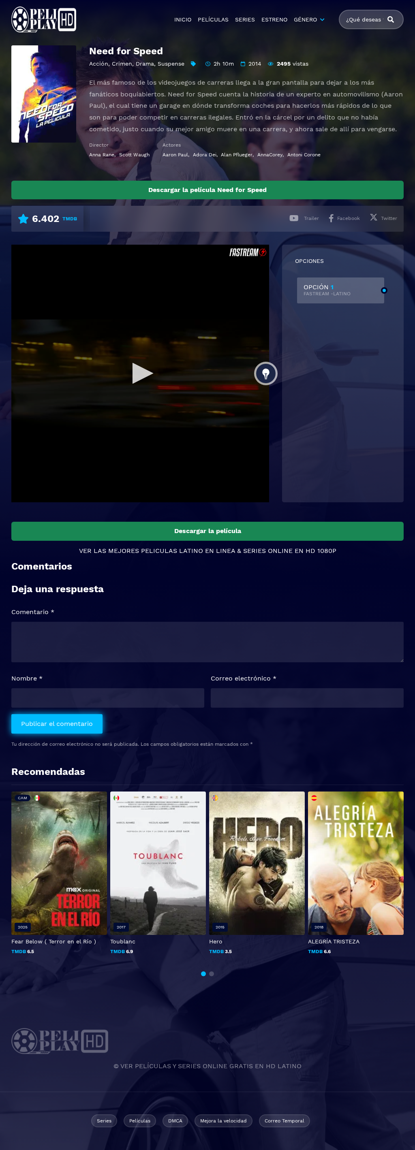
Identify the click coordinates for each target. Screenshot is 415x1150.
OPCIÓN (327, 290)
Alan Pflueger (236, 155)
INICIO (182, 19)
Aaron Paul (175, 155)
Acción (98, 63)
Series (104, 1121)
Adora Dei (204, 155)
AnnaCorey (269, 155)
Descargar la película (207, 531)
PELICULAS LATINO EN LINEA (188, 551)
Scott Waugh (134, 155)
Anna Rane (101, 155)
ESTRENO (274, 19)
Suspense (171, 63)
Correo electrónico (243, 678)
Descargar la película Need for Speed (207, 190)
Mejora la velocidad (223, 1121)
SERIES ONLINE (268, 551)
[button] (203, 973)
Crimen (122, 63)
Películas (139, 1121)
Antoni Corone (304, 155)
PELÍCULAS (213, 19)
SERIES (245, 19)
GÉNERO (305, 19)
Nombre (27, 678)
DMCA (175, 1121)
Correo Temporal (284, 1121)
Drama (145, 63)
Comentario (32, 612)
